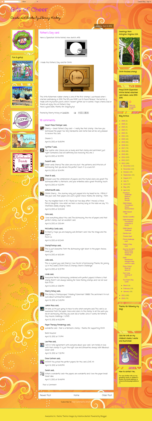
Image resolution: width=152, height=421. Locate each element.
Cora (47, 214)
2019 (124, 142)
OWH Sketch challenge (127, 229)
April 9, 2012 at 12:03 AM (55, 209)
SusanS (48, 161)
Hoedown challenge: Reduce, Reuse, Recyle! (127, 196)
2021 (124, 136)
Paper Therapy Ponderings (55, 325)
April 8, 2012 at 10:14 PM (54, 170)
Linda (47, 274)
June (125, 184)
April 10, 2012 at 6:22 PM (55, 319)
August (126, 178)
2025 (124, 124)
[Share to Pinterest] (88, 113)
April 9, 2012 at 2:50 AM (54, 223)
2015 (124, 154)
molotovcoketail (83, 416)
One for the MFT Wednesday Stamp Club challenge (129, 252)
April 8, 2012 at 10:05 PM (55, 142)
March (125, 285)
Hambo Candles (128, 217)
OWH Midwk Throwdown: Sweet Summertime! (128, 206)
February (126, 288)
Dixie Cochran (50, 358)
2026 (124, 121)
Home (76, 395)
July (125, 181)
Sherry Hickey (50, 291)
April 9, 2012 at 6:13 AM (54, 240)
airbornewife (50, 190)
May (125, 187)
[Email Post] (74, 113)
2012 (124, 163)
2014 (124, 157)
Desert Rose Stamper (54, 125)
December (127, 166)
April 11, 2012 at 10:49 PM (55, 379)
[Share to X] (83, 113)
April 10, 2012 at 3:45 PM (54, 300)
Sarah (47, 370)
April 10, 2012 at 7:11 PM (54, 336)
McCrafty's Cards (52, 228)
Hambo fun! (127, 233)
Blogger (104, 416)
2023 (124, 130)
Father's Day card (127, 245)
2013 (124, 160)
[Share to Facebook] (85, 113)
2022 (124, 133)
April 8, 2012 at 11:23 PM (54, 185)
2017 (124, 148)
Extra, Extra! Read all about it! (127, 268)
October (126, 172)
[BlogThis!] (81, 113)
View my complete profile (132, 107)
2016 (124, 151)
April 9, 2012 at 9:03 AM (54, 255)
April (125, 190)
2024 (124, 127)
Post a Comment (50, 385)
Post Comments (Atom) (81, 402)
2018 (124, 145)
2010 (124, 298)
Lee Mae (48, 341)
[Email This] (79, 113)
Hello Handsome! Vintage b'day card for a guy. (129, 260)
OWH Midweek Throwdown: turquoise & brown (128, 222)
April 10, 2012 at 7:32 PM (54, 353)
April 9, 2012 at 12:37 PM (54, 269)
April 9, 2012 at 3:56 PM (54, 286)
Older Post (107, 395)
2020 (124, 139)
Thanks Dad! (127, 236)
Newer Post (45, 395)
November (127, 169)
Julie (47, 260)
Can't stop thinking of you (127, 275)
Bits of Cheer (29, 10)
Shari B (48, 175)
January (126, 291)
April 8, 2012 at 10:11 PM (54, 156)
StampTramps (51, 245)
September (127, 175)
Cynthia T (49, 147)
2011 (123, 295)
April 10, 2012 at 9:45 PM (55, 365)
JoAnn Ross (50, 305)
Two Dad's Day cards (128, 281)
